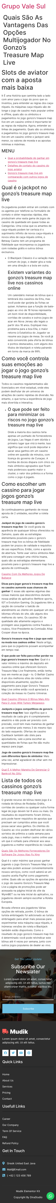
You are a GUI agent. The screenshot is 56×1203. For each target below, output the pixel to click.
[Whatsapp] (50, 1196)
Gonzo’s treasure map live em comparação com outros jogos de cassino (28, 176)
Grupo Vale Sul (24, 6)
